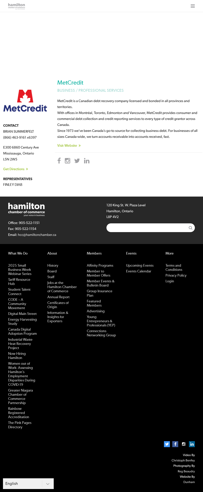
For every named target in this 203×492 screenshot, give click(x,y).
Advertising (96, 311)
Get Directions (13, 169)
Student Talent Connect (19, 292)
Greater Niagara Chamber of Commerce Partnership (20, 397)
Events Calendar (138, 271)
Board (52, 271)
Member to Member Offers (98, 273)
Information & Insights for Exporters (57, 317)
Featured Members (94, 303)
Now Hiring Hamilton (17, 356)
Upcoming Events (139, 265)
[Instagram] (184, 444)
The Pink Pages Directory (19, 425)
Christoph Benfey (183, 460)
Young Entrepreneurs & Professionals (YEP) (101, 321)
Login (170, 281)
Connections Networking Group (101, 333)
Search (190, 227)
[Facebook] (175, 444)
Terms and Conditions (174, 268)
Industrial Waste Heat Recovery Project (20, 344)
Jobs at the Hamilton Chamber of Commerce (62, 287)
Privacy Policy (176, 275)
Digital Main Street (22, 314)
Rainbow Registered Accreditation (18, 413)
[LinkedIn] (192, 444)
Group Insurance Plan (99, 293)
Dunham (189, 482)
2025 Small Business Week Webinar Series (19, 270)
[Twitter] (167, 444)
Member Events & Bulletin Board (100, 283)
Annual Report (58, 297)
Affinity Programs (100, 265)
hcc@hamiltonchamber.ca (37, 235)
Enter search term (150, 227)
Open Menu (193, 6)
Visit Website (67, 146)
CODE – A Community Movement (17, 304)
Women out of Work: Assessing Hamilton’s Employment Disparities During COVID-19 (21, 374)
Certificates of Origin (58, 305)
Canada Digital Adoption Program (22, 332)
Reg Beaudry (186, 471)
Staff (50, 277)
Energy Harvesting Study (22, 322)
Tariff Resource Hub (19, 282)
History (52, 265)
